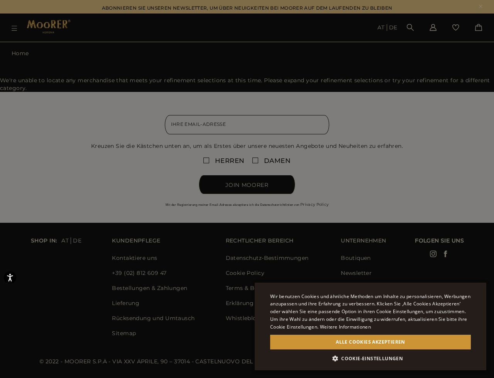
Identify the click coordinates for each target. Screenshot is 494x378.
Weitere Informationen (345, 327)
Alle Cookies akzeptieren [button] (370, 342)
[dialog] (247, 189)
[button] (370, 358)
